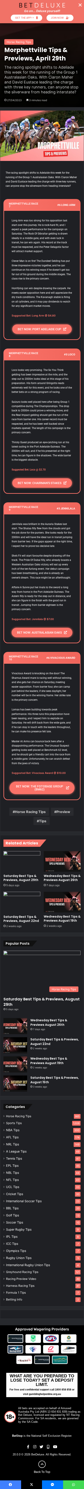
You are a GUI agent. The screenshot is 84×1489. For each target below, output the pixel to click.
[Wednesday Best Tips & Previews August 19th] (62, 902)
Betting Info (14, 1299)
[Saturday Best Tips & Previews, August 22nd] (21, 902)
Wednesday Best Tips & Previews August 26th (62, 878)
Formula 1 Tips (16, 1292)
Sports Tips (14, 1123)
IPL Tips (11, 1236)
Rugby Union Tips (18, 1258)
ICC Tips (12, 1243)
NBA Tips (12, 1130)
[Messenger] (52, 1484)
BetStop (17, 1435)
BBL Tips (12, 1208)
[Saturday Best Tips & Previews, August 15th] (15, 1083)
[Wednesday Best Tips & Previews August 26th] (62, 861)
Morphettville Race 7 (23, 205)
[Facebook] (10, 1484)
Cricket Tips (14, 1194)
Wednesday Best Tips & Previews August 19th (62, 918)
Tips (42, 821)
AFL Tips (12, 1137)
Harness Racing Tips (20, 1285)
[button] (80, 5)
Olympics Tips (16, 1251)
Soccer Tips (14, 1222)
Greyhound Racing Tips (22, 1272)
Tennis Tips (14, 1158)
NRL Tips (12, 1144)
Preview (63, 812)
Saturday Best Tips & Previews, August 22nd (21, 919)
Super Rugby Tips (18, 1229)
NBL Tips (12, 1172)
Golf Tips (12, 1215)
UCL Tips (12, 1187)
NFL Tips (12, 1180)
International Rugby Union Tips (28, 1265)
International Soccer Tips (24, 1201)
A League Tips (16, 1151)
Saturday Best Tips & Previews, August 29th (20, 878)
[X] (31, 1484)
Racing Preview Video (21, 1279)
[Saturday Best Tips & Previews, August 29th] (21, 861)
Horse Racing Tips (19, 42)
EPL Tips (12, 1165)
